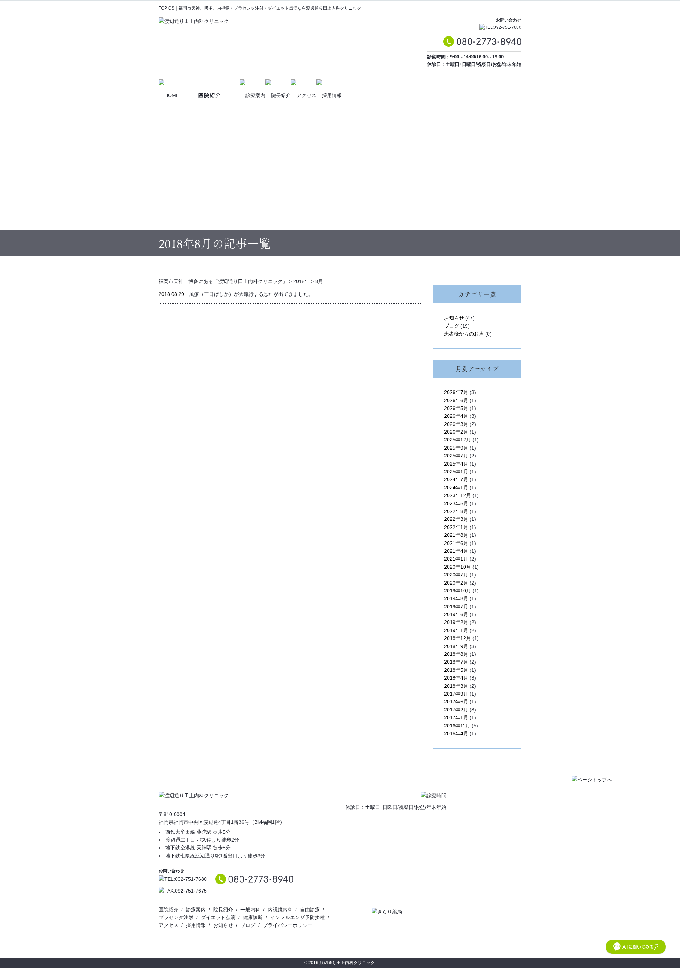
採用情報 (196, 925)
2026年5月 (456, 408)
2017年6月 (456, 701)
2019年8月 (456, 598)
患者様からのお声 (464, 334)
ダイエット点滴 (218, 917)
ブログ (451, 326)
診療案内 (196, 909)
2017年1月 (456, 717)
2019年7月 (456, 606)
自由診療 (310, 909)
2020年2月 (456, 583)
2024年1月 (456, 487)
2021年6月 (456, 543)
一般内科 (250, 909)
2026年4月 (456, 416)
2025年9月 (456, 448)
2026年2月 (456, 432)
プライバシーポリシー (287, 925)
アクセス (168, 925)
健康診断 (253, 917)
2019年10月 (457, 590)
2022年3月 (456, 519)
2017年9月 (456, 694)
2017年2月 (456, 710)
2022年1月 (456, 527)
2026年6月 (456, 400)
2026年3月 (456, 424)
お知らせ (454, 318)
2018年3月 (456, 686)
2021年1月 (456, 559)
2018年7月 (456, 662)
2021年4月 (456, 551)
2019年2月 (456, 622)
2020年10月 (457, 567)
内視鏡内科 (280, 909)
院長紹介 (223, 909)
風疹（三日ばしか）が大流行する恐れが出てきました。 (251, 294)
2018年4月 (456, 678)
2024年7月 (456, 479)
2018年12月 (457, 638)
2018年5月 (456, 670)
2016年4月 (456, 733)
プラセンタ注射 (176, 917)
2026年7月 (456, 392)
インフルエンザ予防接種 (297, 917)
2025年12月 (457, 440)
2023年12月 (457, 495)
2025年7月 (456, 455)
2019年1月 (456, 630)
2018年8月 (456, 654)
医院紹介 (168, 909)
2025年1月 (456, 471)
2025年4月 (456, 464)
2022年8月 (456, 511)
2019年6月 (456, 614)
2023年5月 (456, 503)
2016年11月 (457, 725)
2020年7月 (456, 575)
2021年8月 (456, 535)
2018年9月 (456, 646)
